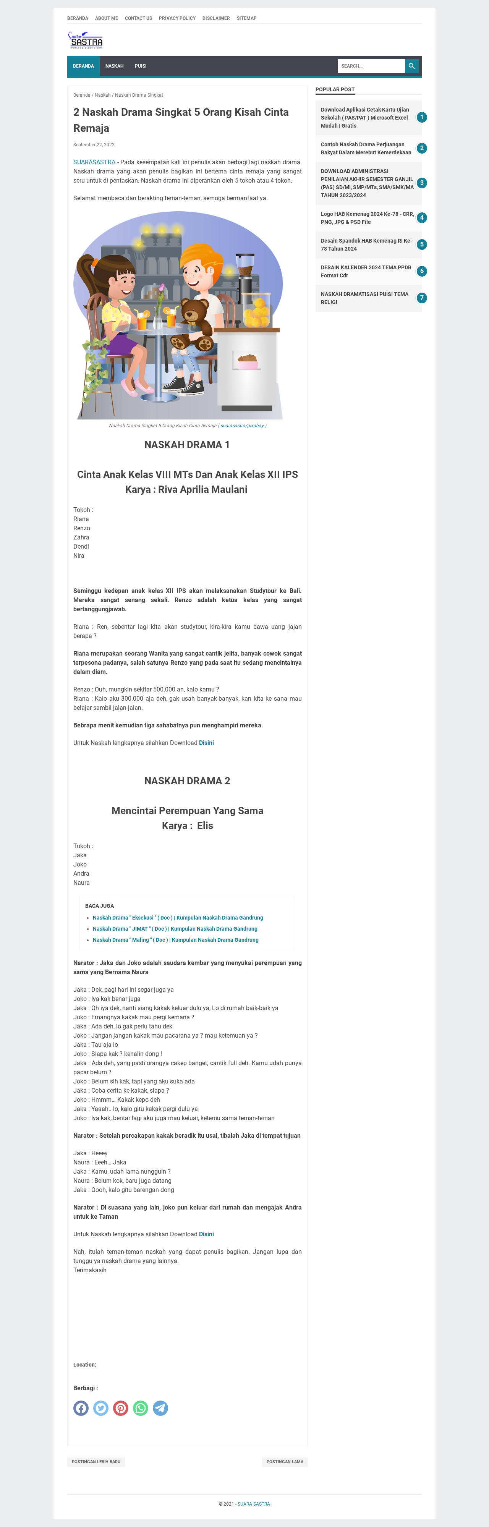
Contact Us (138, 18)
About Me (106, 18)
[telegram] (160, 1408)
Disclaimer (216, 18)
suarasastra (232, 425)
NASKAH (114, 66)
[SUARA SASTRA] (84, 40)
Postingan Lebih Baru (96, 1461)
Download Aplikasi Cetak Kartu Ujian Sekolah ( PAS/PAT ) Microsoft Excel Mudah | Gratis (365, 118)
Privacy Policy (177, 18)
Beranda (77, 18)
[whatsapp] (140, 1408)
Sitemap (247, 18)
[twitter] (100, 1408)
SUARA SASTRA (254, 1504)
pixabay (255, 425)
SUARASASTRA (94, 162)
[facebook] (81, 1408)
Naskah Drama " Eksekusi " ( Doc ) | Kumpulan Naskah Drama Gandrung (178, 918)
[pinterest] (120, 1408)
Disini (206, 742)
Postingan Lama (285, 1461)
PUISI (141, 66)
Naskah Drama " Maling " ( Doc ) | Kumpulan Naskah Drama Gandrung (176, 940)
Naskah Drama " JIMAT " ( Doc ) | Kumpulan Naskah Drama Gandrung (175, 929)
